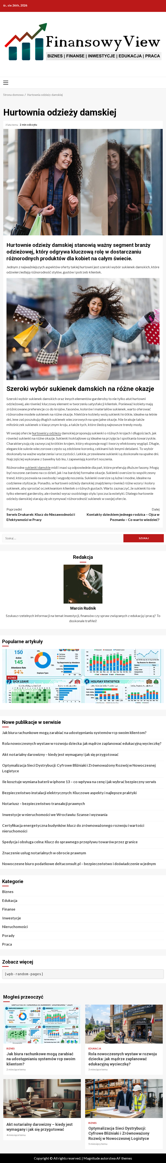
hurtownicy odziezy (46, 433)
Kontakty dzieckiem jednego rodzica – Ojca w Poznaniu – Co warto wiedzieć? (123, 514)
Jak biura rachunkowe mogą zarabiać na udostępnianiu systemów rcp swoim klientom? (74, 732)
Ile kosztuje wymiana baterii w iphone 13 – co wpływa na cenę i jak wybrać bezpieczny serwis (79, 781)
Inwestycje (11, 918)
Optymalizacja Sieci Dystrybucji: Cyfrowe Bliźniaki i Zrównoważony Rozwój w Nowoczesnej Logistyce (79, 768)
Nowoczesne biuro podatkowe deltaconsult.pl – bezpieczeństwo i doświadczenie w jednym (79, 863)
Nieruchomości (15, 926)
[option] (83, 678)
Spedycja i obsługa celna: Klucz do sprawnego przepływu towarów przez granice (70, 842)
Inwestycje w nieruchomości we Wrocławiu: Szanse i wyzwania (54, 814)
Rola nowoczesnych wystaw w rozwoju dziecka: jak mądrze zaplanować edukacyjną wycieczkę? (81, 743)
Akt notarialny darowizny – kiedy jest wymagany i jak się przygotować (60, 754)
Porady (8, 935)
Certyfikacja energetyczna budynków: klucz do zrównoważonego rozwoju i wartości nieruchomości (73, 828)
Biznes (12, 677)
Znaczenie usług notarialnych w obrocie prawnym (44, 853)
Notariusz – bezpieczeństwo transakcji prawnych (43, 803)
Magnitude (91, 1158)
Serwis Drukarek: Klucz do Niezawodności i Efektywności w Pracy (40, 514)
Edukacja (9, 900)
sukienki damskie (38, 467)
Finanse (8, 909)
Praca (7, 944)
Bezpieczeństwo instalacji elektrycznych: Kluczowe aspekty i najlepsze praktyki (69, 792)
